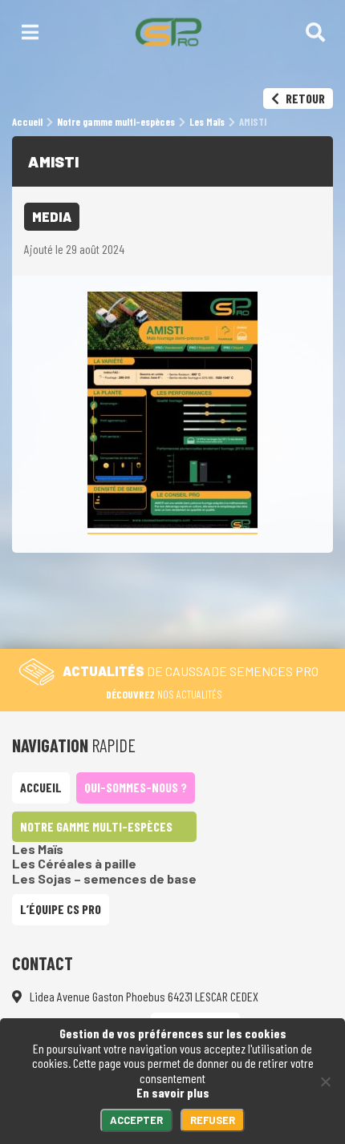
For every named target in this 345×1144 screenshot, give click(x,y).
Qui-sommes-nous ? (135, 787)
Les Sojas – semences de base (104, 878)
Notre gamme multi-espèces (96, 826)
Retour (304, 98)
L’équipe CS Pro (60, 908)
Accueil (41, 787)
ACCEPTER (136, 1120)
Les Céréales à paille (74, 863)
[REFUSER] (325, 1082)
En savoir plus (172, 1092)
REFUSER (212, 1120)
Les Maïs (37, 848)
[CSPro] (168, 32)
